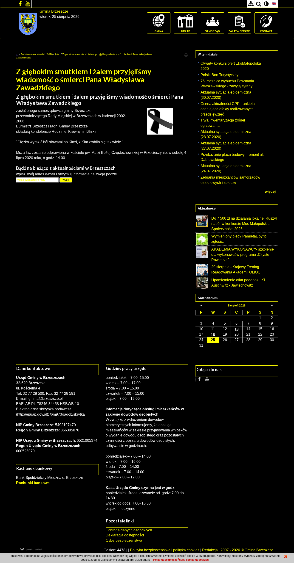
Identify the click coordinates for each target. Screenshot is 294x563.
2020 (50, 54)
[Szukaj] (258, 4)
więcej (270, 191)
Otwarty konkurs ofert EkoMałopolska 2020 (231, 66)
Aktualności (207, 208)
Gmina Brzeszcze (54, 11)
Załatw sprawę (239, 31)
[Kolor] (266, 4)
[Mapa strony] (250, 4)
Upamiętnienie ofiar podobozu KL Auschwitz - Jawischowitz (238, 282)
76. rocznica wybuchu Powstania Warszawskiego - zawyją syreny (227, 83)
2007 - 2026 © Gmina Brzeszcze (246, 550)
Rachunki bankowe (33, 483)
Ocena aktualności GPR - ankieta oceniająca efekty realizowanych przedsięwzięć (228, 109)
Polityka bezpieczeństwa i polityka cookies (164, 550)
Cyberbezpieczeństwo (124, 540)
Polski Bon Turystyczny (219, 75)
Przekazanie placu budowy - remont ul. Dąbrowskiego (232, 157)
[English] (274, 4)
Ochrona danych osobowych (129, 530)
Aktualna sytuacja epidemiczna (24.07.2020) (226, 168)
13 (237, 329)
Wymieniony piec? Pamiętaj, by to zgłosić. (238, 238)
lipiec (57, 54)
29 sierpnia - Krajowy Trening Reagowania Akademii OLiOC (235, 269)
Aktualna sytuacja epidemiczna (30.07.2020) (226, 94)
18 (213, 335)
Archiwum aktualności (33, 54)
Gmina (159, 31)
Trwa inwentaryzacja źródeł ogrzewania (223, 122)
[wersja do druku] (186, 55)
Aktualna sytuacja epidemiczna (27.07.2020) (226, 145)
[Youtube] (28, 4)
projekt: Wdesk (34, 549)
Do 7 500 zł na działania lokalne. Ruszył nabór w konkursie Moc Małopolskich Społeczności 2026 (244, 223)
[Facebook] (20, 4)
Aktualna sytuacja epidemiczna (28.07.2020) (226, 134)
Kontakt (266, 31)
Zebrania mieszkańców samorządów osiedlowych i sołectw (230, 180)
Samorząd (212, 31)
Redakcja (210, 550)
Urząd (185, 31)
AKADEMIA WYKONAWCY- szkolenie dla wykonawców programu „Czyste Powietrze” (242, 254)
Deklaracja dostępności (125, 535)
